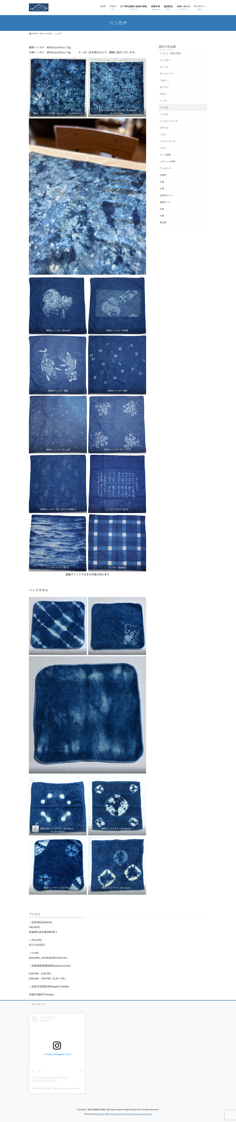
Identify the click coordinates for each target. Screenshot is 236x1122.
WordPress (100, 1114)
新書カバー (165, 202)
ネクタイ (164, 87)
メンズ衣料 (165, 154)
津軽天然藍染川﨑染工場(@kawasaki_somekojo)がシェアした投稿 (65, 1088)
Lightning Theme (116, 1114)
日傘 (162, 209)
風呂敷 (163, 222)
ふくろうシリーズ (169, 121)
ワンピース (165, 168)
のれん (163, 94)
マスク (163, 148)
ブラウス (164, 127)
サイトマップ (38, 1004)
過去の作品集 (167, 46)
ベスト (163, 134)
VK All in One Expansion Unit (139, 1114)
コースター (165, 60)
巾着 (162, 182)
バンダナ (164, 114)
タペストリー (166, 73)
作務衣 (163, 175)
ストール (164, 67)
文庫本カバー (166, 195)
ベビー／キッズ (167, 141)
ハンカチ (164, 107)
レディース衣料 (167, 161)
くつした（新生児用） (171, 53)
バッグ (163, 100)
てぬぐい (164, 80)
